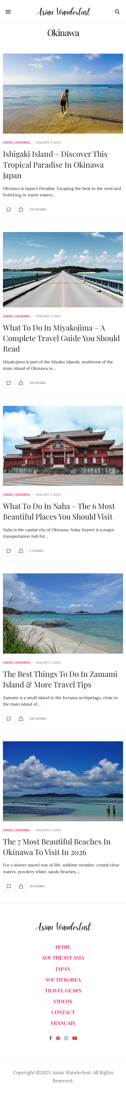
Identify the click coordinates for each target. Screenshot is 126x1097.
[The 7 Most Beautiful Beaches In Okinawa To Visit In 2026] (63, 781)
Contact (63, 1012)
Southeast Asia (63, 957)
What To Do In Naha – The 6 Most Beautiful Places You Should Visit (59, 511)
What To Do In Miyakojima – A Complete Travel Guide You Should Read (61, 338)
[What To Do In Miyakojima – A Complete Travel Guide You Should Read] (63, 269)
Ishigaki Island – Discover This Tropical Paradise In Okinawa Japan (55, 164)
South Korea (63, 979)
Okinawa (22, 142)
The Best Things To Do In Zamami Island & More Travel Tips (60, 679)
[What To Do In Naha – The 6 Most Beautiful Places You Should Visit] (63, 446)
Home (63, 946)
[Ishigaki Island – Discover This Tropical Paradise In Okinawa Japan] (63, 94)
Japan (8, 142)
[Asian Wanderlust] (63, 12)
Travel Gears (63, 990)
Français (63, 1023)
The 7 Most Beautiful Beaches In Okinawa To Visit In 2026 (57, 846)
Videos (63, 1001)
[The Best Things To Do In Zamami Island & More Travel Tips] (63, 613)
